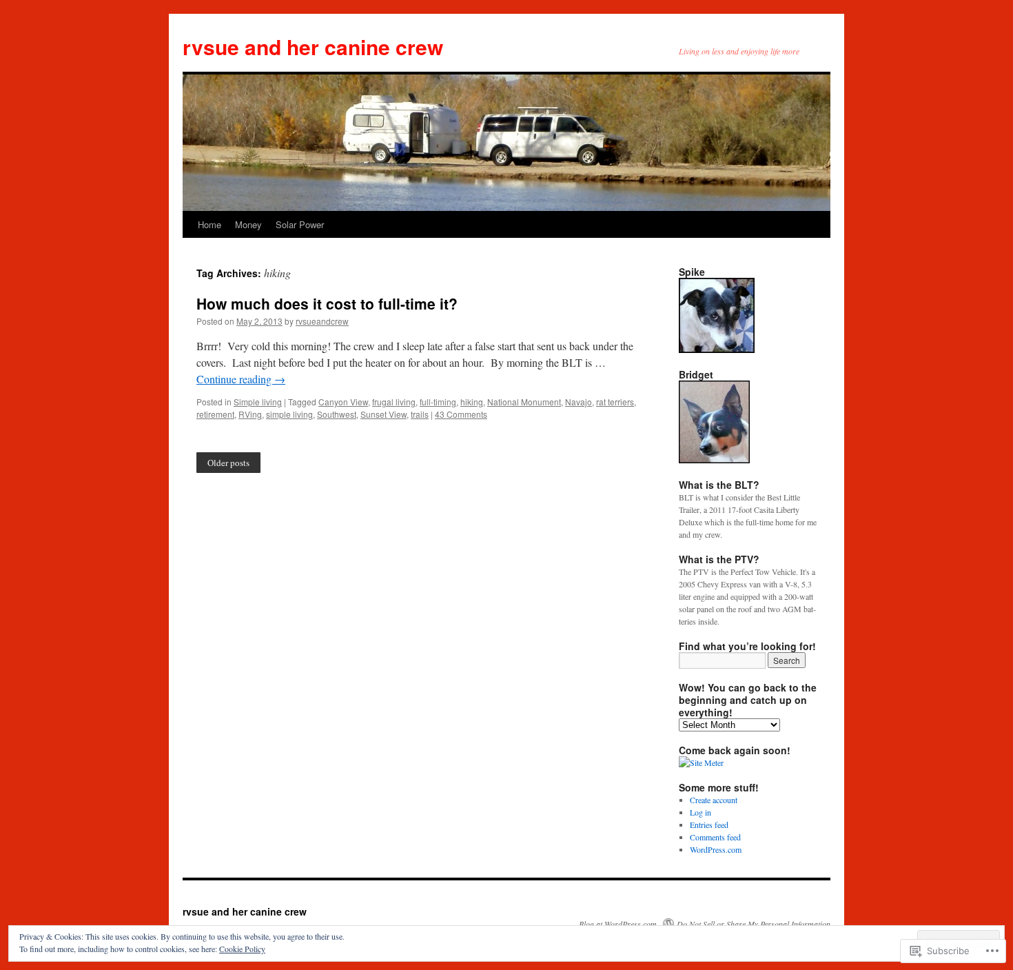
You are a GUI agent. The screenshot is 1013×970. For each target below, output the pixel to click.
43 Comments (461, 414)
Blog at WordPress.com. (619, 923)
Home (209, 224)
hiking (471, 401)
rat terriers (615, 401)
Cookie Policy (242, 948)
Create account (713, 799)
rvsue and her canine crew (313, 46)
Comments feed (715, 836)
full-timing (438, 401)
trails (420, 414)
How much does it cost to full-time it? (327, 303)
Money (248, 224)
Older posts (228, 462)
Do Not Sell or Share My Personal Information (753, 923)
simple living (289, 414)
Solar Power (300, 224)
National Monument (524, 401)
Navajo (578, 401)
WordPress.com (715, 849)
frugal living (394, 401)
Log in (700, 812)
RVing (250, 414)
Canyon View (343, 401)
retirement (215, 414)
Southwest (336, 414)
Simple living (258, 401)
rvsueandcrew (322, 321)
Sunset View (383, 414)
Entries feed (709, 824)
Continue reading (240, 379)
